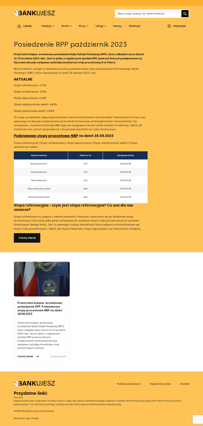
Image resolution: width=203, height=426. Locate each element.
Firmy (82, 25)
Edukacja (134, 25)
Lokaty (27, 25)
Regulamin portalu (160, 384)
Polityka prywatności (129, 384)
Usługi (99, 25)
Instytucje (179, 25)
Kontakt (185, 384)
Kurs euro (18, 397)
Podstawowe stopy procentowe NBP (46, 136)
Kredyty (47, 25)
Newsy (117, 25)
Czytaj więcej (27, 237)
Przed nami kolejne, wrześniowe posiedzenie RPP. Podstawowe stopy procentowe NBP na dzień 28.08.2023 (40, 308)
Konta (65, 25)
